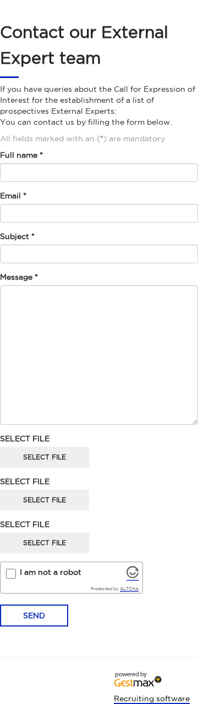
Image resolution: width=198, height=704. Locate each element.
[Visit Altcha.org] (133, 575)
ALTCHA (129, 588)
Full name (21, 155)
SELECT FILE (25, 438)
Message (19, 277)
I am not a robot (50, 572)
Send (34, 615)
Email (13, 195)
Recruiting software (152, 698)
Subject (17, 236)
